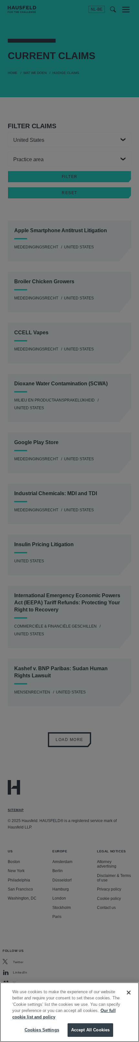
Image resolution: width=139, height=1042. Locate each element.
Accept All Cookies (90, 1029)
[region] (69, 1012)
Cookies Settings (42, 1029)
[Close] (129, 992)
